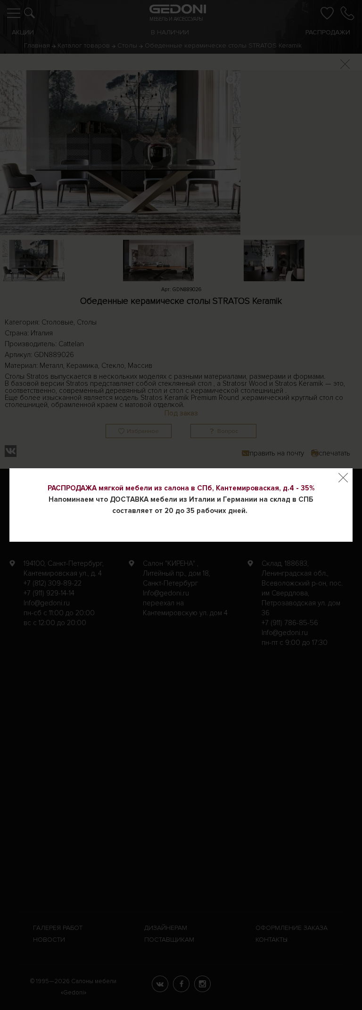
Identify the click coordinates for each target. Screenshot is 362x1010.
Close (343, 477)
